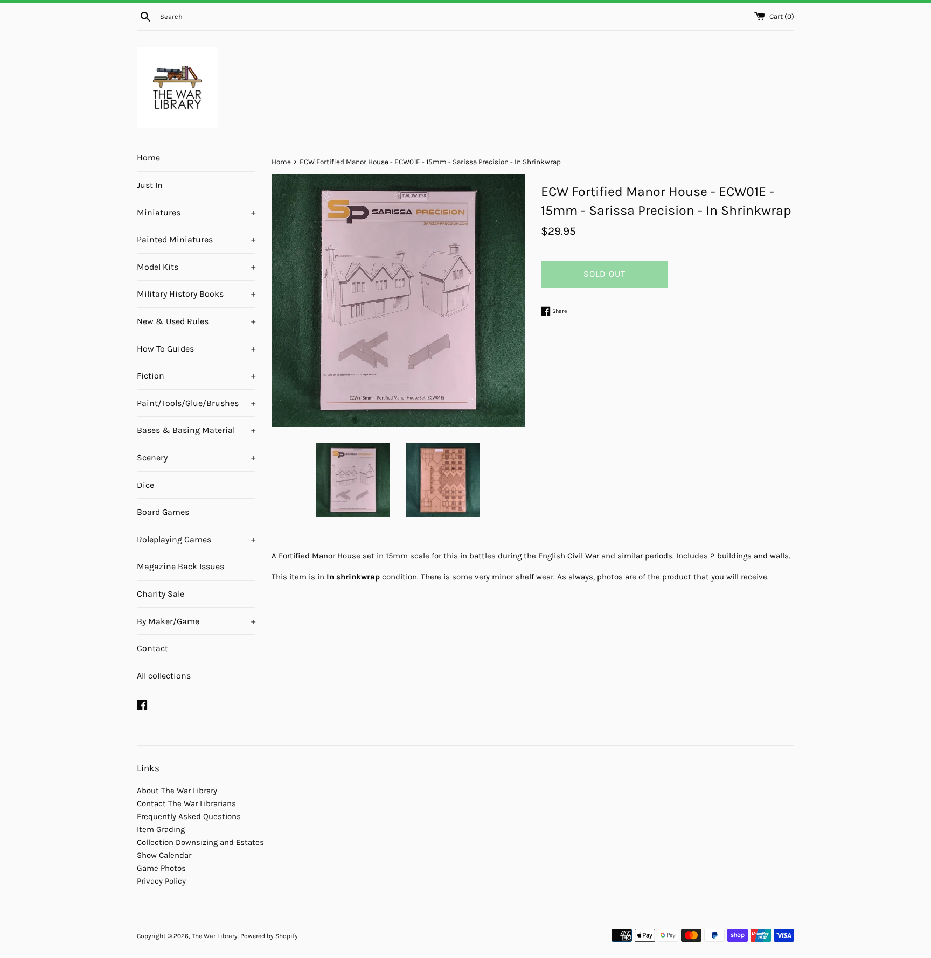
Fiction (196, 375)
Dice (145, 485)
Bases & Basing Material (196, 430)
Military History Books (196, 294)
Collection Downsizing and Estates (200, 842)
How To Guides (196, 349)
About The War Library (177, 790)
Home (148, 157)
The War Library (215, 936)
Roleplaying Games (196, 539)
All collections (164, 675)
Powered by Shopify (269, 936)
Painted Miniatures (196, 239)
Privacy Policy (161, 881)
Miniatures (196, 212)
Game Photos (161, 868)
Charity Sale (160, 594)
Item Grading (161, 829)
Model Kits (196, 267)
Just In (150, 185)
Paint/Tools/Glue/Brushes (196, 403)
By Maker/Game (196, 621)
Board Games (163, 512)
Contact (152, 648)
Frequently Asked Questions (189, 816)
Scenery (196, 457)
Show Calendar (164, 855)
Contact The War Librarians (186, 803)
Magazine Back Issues (180, 566)
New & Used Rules (196, 321)
